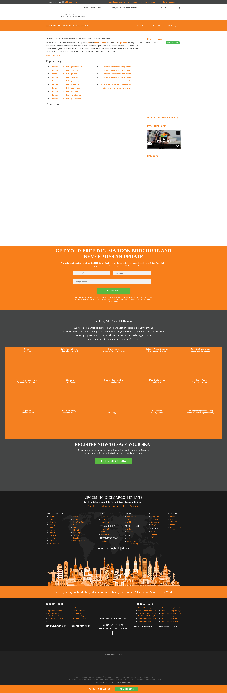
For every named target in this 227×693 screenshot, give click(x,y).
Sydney (154, 537)
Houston (52, 538)
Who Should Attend (55, 616)
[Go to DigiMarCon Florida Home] (53, 19)
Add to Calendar (71, 2)
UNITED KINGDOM (108, 538)
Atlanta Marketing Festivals (171, 608)
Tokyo (153, 525)
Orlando (76, 525)
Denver (52, 530)
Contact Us (75, 621)
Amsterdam (131, 516)
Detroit (52, 532)
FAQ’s (50, 621)
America (173, 516)
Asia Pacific (174, 519)
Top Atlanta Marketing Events (148, 616)
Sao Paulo (105, 534)
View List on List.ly (53, 55)
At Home (173, 522)
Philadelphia (77, 527)
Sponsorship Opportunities (81, 616)
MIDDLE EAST (132, 526)
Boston (52, 519)
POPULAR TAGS (144, 604)
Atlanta (52, 516)
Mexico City (105, 529)
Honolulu (52, 535)
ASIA (151, 514)
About (50, 608)
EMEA (172, 524)
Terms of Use (126, 682)
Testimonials (76, 613)
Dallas (51, 527)
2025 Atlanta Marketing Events (148, 610)
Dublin (129, 522)
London (104, 541)
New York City (78, 522)
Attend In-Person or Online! (119, 2)
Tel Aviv (130, 531)
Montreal (104, 516)
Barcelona (131, 519)
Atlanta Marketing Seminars (171, 616)
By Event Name (99, 502)
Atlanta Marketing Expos (146, 621)
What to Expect (53, 613)
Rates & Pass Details (79, 610)
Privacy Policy (101, 682)
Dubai (129, 529)
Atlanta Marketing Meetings (171, 610)
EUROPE (129, 514)
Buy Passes (76, 608)
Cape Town (131, 541)
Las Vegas (53, 540)
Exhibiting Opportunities (80, 618)
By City (110, 502)
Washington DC (79, 540)
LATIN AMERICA (107, 526)
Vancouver (105, 522)
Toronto (104, 519)
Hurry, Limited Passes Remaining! (145, 2)
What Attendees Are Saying (162, 117)
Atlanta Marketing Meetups (171, 613)
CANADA (103, 514)
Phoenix (76, 530)
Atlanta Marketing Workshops (171, 621)
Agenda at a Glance (55, 610)
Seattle (76, 538)
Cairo (129, 538)
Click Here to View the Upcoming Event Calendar (114, 506)
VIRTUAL (172, 513)
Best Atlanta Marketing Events (148, 613)
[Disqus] (93, 141)
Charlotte (53, 522)
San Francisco (78, 535)
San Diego (77, 532)
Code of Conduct (114, 682)
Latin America (175, 527)
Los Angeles (54, 543)
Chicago (52, 525)
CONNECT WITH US (113, 625)
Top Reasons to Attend (56, 618)
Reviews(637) (170, 8)
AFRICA (129, 535)
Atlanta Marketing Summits (171, 618)
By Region (138, 502)
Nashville (76, 519)
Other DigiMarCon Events (171, 2)
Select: (86, 502)
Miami (75, 516)
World (172, 530)
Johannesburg (132, 544)
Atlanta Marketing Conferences (148, 618)
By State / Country (124, 502)
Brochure (152, 155)
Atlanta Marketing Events (147, 608)
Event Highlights (156, 126)
